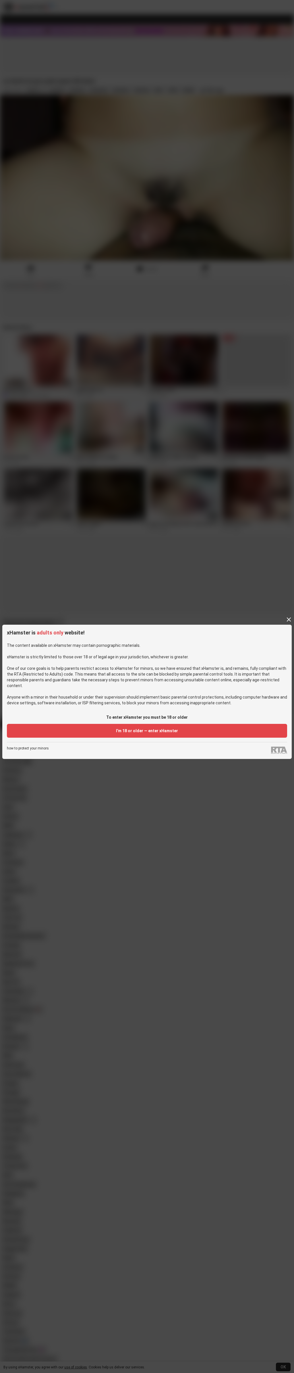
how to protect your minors (28, 748)
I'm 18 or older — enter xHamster (147, 730)
